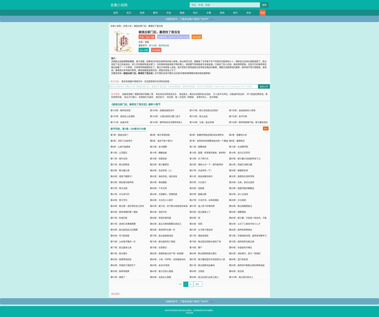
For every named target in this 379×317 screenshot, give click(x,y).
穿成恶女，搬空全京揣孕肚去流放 (194, 93)
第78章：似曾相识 (158, 247)
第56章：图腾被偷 (237, 211)
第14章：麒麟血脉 (158, 152)
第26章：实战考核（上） (161, 170)
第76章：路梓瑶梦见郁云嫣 (241, 241)
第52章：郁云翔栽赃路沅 (240, 205)
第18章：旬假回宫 (158, 158)
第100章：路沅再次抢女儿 (241, 277)
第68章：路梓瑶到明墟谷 (240, 229)
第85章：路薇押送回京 (120, 259)
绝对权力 (160, 96)
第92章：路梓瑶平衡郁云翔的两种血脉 (247, 265)
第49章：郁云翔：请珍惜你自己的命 (127, 205)
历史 (168, 12)
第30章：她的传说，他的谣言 (163, 176)
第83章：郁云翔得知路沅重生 (203, 253)
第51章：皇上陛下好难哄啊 (202, 205)
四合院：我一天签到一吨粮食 (180, 96)
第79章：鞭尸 (196, 247)
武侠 (142, 12)
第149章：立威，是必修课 (202, 122)
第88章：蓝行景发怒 (238, 259)
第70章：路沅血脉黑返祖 (161, 235)
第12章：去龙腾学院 (238, 146)
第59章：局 (195, 217)
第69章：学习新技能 (119, 235)
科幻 (195, 12)
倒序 (266, 128)
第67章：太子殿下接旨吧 (201, 229)
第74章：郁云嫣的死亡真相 (162, 241)
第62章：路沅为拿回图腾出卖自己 (165, 223)
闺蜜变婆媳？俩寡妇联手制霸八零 (137, 93)
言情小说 (127, 25)
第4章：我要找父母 (238, 134)
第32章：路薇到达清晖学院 (241, 176)
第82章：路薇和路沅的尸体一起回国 (166, 253)
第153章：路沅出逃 (199, 116)
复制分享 (264, 86)
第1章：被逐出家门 (119, 134)
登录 (262, 12)
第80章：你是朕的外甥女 (240, 247)
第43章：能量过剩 (198, 194)
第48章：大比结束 (237, 199)
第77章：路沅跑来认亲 (120, 247)
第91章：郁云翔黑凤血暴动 (202, 265)
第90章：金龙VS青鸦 (160, 265)
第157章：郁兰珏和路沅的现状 (204, 110)
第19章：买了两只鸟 (199, 158)
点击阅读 (156, 50)
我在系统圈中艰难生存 (132, 81)
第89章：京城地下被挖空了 (123, 265)
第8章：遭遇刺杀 (237, 140)
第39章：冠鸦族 (197, 188)
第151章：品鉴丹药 (119, 122)
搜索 (264, 5)
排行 (235, 12)
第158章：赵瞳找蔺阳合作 (162, 110)
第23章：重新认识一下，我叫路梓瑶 (206, 164)
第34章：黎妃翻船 (158, 182)
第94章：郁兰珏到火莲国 (161, 271)
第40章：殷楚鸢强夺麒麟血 (241, 188)
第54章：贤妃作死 (158, 211)
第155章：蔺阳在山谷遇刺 (122, 116)
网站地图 (189, 313)
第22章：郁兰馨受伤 (159, 164)
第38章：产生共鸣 (158, 188)
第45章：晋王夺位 (118, 199)
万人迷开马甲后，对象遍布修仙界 (228, 93)
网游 (182, 12)
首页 (115, 12)
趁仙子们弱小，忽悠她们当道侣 (138, 96)
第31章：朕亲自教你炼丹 (201, 176)
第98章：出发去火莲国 (160, 277)
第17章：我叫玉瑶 (118, 158)
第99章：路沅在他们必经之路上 (204, 277)
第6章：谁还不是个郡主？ (162, 140)
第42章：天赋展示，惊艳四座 (163, 194)
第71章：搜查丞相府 (199, 235)
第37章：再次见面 (118, 188)
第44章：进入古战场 (238, 194)
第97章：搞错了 (117, 277)
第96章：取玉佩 (236, 271)
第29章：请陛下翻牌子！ (122, 176)
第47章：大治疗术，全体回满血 (204, 199)
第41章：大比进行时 (119, 194)
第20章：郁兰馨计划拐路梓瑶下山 (244, 158)
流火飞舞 (150, 36)
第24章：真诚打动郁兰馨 (240, 164)
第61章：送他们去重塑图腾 (123, 223)
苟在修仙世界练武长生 (166, 93)
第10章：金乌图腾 (158, 146)
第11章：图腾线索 (198, 146)
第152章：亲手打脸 (238, 116)
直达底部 (197, 36)
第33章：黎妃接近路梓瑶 (122, 182)
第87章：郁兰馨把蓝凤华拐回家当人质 (207, 259)
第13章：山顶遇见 (118, 152)
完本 (248, 12)
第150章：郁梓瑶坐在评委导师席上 (166, 122)
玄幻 (128, 12)
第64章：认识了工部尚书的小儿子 (244, 223)
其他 (222, 12)
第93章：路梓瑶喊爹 (119, 271)
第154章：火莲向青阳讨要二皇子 (165, 116)
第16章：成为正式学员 (239, 152)
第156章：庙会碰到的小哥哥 (242, 110)
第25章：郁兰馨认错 (119, 170)
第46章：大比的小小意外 (161, 199)
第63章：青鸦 (196, 223)
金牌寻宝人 (201, 96)
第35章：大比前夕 (198, 182)
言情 (208, 12)
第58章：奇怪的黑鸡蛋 (160, 217)
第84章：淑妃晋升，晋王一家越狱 (244, 253)
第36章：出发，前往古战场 (241, 182)
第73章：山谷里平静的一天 (123, 241)
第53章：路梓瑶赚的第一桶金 (124, 211)
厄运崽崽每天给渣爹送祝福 (156, 81)
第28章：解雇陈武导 (238, 170)
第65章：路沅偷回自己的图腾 (124, 229)
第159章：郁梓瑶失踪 (159, 45)
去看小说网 (118, 4)
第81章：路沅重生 (118, 253)
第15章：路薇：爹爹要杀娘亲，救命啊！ (208, 152)
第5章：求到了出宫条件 (121, 140)
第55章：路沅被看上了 (200, 211)
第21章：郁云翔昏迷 (119, 164)
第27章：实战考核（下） (201, 170)
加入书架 (144, 50)
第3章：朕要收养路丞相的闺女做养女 (207, 134)
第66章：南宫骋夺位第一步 (162, 229)
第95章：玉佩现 (197, 271)
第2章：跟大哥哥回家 (160, 134)
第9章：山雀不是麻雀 (120, 146)
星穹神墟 (213, 96)
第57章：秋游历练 (118, 217)
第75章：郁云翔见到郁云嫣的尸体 (205, 241)
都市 (155, 12)
